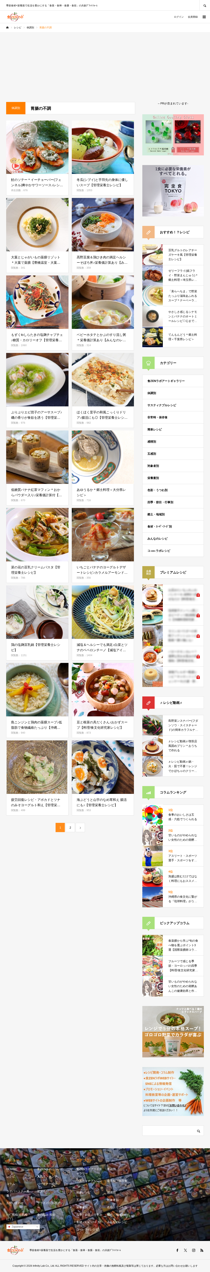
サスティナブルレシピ (161, 405)
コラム (10, 1183)
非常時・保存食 (157, 417)
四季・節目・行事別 (160, 502)
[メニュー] (204, 17)
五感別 (151, 453)
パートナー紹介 (47, 1183)
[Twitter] (185, 1250)
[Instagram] (194, 1250)
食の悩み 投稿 (46, 1214)
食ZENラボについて (50, 1169)
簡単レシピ (154, 429)
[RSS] (202, 1250)
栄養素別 (153, 478)
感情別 (151, 441)
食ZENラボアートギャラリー (166, 381)
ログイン (179, 16)
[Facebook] (177, 1250)
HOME (10, 1169)
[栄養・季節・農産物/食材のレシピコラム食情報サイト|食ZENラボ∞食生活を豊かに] (15, 17)
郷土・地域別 (156, 514)
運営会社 (43, 1191)
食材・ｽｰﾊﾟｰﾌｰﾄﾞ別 (159, 526)
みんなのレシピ (157, 538)
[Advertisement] (105, 63)
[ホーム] (7, 27)
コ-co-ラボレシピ (158, 550)
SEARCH (204, 5)
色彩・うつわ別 (157, 490)
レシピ (10, 1176)
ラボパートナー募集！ (17, 1193)
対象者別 (153, 465)
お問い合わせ (15, 1203)
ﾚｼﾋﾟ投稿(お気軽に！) (16, 1217)
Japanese (17, 1226)
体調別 (151, 393)
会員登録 (193, 16)
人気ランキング (47, 1176)
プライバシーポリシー (50, 1205)
